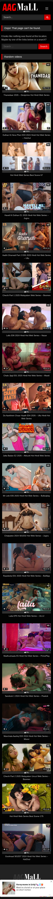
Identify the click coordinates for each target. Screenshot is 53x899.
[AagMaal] (26, 877)
